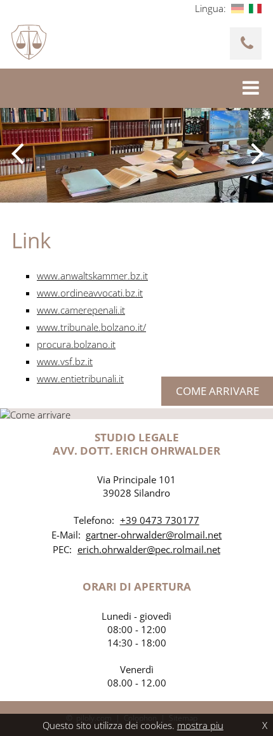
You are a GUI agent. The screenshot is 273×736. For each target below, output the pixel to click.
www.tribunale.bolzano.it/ (91, 327)
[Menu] (252, 88)
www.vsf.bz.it (65, 361)
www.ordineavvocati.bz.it (90, 292)
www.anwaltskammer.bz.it (92, 275)
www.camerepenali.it (81, 310)
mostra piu (200, 725)
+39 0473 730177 (159, 520)
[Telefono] (246, 43)
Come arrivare (217, 391)
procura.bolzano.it (76, 344)
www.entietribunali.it (80, 378)
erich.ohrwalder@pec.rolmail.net (148, 549)
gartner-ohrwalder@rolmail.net (154, 534)
